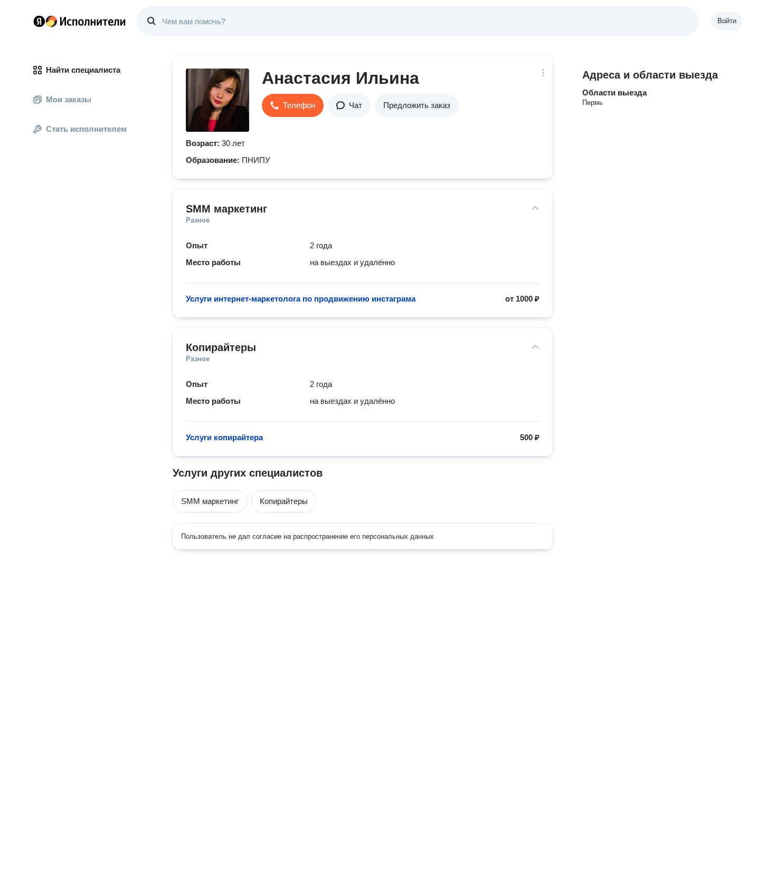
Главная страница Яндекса (39, 21)
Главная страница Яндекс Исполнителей (79, 21)
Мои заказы (68, 99)
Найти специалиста (83, 69)
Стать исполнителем (86, 128)
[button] (293, 105)
